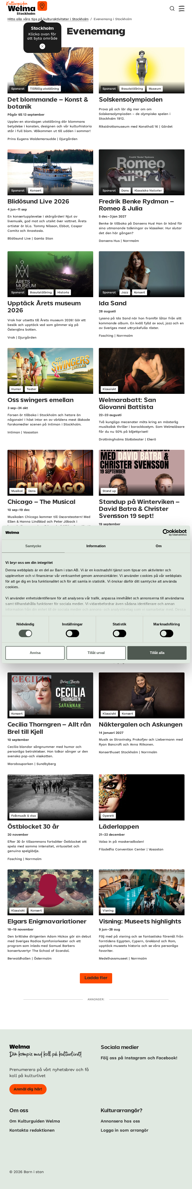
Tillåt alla (157, 653)
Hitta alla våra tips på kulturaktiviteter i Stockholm (48, 19)
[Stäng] (42, 46)
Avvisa (35, 653)
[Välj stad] (42, 6)
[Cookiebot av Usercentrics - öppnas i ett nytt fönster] (166, 532)
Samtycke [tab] (33, 546)
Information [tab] (96, 546)
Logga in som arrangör (124, 1130)
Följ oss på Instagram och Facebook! (139, 1057)
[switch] (72, 633)
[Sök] (172, 8)
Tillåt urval (96, 653)
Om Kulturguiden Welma (34, 1121)
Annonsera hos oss (120, 1121)
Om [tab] (159, 546)
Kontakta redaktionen (32, 1130)
